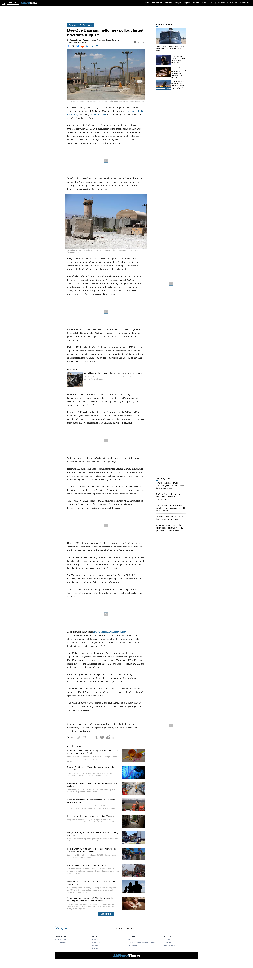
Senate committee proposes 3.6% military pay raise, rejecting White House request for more (90, 899)
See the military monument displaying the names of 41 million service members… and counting (178, 72)
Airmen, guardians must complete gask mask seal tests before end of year (170, 485)
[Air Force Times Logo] (29, 3)
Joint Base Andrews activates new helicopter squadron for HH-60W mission (170, 508)
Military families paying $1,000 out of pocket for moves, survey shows (92, 882)
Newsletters (96, 942)
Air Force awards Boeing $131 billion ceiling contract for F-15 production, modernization (169, 528)
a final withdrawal (97, 114)
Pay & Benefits (156, 3)
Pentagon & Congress (182, 3)
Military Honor (231, 3)
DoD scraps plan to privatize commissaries (86, 865)
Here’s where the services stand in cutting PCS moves (91, 816)
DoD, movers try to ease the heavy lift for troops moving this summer (92, 833)
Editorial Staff (133, 945)
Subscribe (95, 939)
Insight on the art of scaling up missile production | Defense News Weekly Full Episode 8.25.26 (178, 85)
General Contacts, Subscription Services (143, 942)
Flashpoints (168, 3)
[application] (171, 36)
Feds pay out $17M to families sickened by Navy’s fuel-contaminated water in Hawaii (92, 850)
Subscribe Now (244, 3)
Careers (167, 939)
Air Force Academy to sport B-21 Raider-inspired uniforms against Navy (178, 59)
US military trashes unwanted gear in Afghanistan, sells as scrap (113, 373)
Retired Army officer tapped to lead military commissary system (92, 784)
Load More (106, 914)
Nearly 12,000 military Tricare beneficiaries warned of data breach (91, 768)
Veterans (221, 3)
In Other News (74, 746)
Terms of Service (61, 942)
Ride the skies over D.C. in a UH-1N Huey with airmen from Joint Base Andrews (170, 48)
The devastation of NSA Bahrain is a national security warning (170, 518)
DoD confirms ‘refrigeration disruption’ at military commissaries (168, 496)
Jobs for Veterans (170, 945)
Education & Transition (200, 3)
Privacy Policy (60, 939)
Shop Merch (96, 948)
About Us (167, 942)
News (147, 3)
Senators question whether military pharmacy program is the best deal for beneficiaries (92, 751)
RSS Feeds (96, 945)
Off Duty (213, 3)
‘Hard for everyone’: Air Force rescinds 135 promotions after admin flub (92, 801)
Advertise (131, 939)
